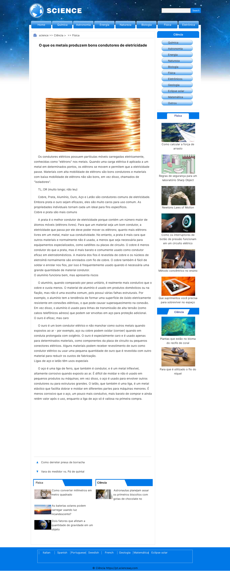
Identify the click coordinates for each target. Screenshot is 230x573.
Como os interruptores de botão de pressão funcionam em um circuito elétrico (178, 239)
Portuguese (78, 552)
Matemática (175, 97)
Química (62, 24)
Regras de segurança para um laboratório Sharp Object (178, 178)
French (109, 552)
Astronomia (83, 24)
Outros (172, 103)
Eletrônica (188, 24)
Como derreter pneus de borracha (63, 462)
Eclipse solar (176, 91)
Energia (104, 24)
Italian (46, 552)
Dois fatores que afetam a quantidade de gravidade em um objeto (72, 525)
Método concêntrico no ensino (178, 270)
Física (167, 24)
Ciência (58, 35)
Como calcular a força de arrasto (178, 146)
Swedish (93, 552)
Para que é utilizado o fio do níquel (178, 371)
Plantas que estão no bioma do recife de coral (178, 341)
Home (41, 24)
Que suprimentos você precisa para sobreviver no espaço (178, 300)
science (43, 35)
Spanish (62, 552)
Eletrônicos (175, 79)
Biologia (146, 24)
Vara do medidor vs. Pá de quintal (63, 471)
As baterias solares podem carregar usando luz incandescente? (69, 510)
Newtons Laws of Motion (178, 207)
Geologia (173, 85)
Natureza (125, 24)
